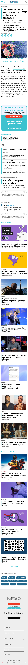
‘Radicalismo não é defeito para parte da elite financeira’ (14, 329)
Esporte (13, 584)
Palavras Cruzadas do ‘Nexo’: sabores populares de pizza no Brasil (14, 559)
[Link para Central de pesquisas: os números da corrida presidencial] (14, 518)
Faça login (14, 608)
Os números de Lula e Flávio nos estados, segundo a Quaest (14, 272)
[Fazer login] (26, 2)
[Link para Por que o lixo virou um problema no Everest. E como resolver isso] (14, 462)
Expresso (3, 296)
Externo (4, 149)
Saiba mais (13, 144)
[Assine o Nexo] (2, 663)
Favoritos (5, 171)
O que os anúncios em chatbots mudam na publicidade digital (11, 386)
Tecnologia (5, 584)
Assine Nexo (14, 603)
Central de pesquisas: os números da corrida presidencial (12, 531)
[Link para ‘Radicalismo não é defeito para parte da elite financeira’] (14, 316)
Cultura (12, 580)
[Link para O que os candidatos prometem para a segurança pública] (14, 287)
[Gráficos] (8, 663)
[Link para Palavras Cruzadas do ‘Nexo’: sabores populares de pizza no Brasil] (14, 546)
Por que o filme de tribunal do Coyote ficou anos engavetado (14, 444)
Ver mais (14, 566)
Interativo (5, 165)
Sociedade (5, 580)
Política (4, 577)
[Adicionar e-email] (24, 192)
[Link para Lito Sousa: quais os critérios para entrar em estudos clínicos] (14, 344)
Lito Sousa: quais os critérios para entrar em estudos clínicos (14, 357)
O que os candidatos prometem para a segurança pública (13, 300)
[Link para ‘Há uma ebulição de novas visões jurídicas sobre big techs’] (14, 490)
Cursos (6, 650)
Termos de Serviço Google (14, 195)
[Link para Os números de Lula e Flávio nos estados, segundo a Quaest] (14, 260)
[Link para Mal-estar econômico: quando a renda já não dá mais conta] (14, 233)
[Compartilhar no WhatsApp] (11, 35)
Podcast (3, 242)
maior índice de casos (8, 87)
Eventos (7, 654)
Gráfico (3, 269)
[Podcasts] (14, 663)
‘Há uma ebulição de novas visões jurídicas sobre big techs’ (13, 503)
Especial (4, 161)
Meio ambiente (22, 584)
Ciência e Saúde (21, 580)
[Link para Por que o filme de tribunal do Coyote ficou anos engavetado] (14, 431)
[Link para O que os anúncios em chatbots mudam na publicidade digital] (14, 373)
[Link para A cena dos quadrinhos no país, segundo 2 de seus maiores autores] (14, 402)
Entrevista (5, 155)
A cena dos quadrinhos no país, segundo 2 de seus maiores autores (12, 415)
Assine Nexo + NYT (14, 617)
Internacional (21, 577)
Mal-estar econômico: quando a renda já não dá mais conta (14, 245)
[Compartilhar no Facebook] (2, 35)
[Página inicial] (14, 2)
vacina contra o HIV (19, 69)
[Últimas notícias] (20, 663)
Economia (12, 577)
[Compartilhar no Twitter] (5, 35)
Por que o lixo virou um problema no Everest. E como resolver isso (14, 475)
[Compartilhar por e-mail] (8, 35)
